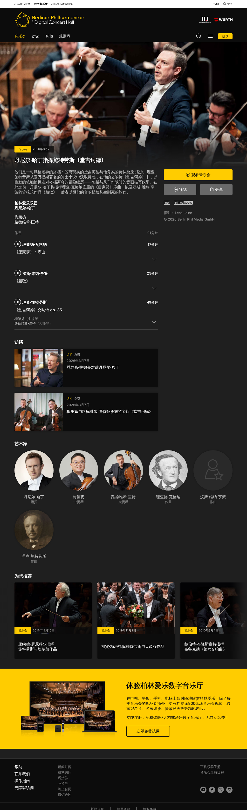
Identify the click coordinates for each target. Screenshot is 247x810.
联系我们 (22, 773)
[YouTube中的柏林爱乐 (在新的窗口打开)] (203, 790)
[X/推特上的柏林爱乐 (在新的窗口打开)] (221, 790)
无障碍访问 (24, 787)
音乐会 (20, 36)
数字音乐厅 (41, 4)
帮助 (216, 3)
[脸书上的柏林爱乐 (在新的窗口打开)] (212, 790)
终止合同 (64, 789)
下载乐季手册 (210, 767)
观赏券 (64, 36)
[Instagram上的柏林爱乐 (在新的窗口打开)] (229, 790)
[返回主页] (49, 19)
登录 (225, 36)
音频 (49, 36)
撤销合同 (64, 794)
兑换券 (63, 783)
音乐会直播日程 (212, 772)
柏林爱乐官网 (22, 4)
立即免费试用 (148, 731)
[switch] (154, 259)
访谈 (36, 36)
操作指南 (22, 780)
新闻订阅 (64, 767)
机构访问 (64, 772)
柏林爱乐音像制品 (62, 4)
